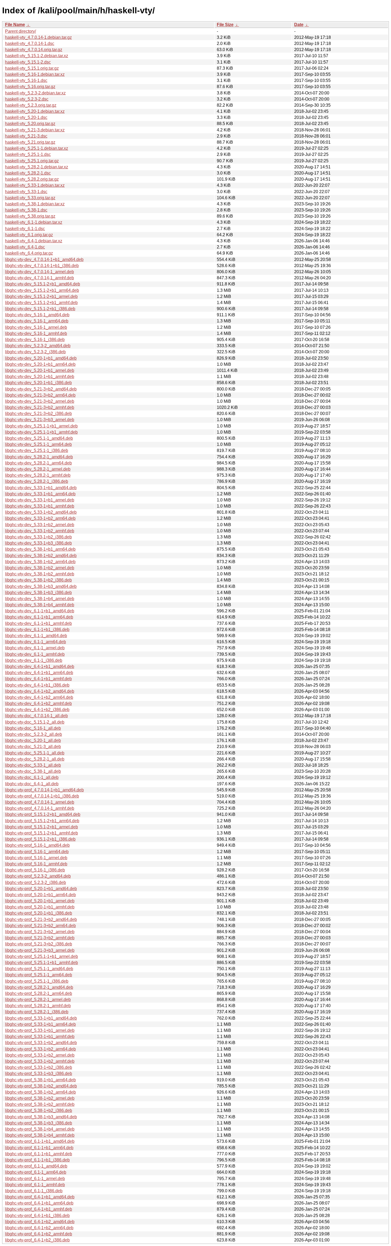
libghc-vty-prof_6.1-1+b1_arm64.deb (39, 1147)
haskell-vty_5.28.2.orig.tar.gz (32, 179)
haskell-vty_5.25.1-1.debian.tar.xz (36, 148)
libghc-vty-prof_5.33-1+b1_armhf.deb (39, 1036)
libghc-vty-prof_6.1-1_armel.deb (35, 1178)
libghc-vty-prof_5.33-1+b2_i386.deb (38, 1067)
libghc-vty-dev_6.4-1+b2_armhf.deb (38, 703)
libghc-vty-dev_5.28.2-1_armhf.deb (37, 475)
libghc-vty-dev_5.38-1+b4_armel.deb (39, 598)
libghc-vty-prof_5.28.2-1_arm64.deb (38, 993)
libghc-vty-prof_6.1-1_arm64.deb (35, 1172)
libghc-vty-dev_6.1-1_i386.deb (33, 660)
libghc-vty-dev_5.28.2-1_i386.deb (36, 481)
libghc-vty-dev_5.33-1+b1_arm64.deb (40, 494)
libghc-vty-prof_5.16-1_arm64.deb (37, 851)
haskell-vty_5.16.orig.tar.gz (30, 86)
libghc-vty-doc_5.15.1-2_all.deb (34, 722)
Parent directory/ (20, 31)
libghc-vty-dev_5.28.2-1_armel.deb (37, 469)
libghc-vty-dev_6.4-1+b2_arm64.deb (39, 697)
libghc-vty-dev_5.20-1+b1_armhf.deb (39, 376)
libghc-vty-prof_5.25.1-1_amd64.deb (39, 968)
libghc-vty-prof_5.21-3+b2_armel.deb (39, 931)
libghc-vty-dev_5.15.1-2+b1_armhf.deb (41, 302)
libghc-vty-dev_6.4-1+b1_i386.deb (37, 685)
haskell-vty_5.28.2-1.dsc (28, 173)
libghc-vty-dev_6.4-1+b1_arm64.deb (39, 672)
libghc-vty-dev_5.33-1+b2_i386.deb (38, 537)
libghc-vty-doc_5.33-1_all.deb (33, 765)
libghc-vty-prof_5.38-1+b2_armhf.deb (39, 1104)
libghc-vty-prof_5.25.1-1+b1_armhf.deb (41, 962)
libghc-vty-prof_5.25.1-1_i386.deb (36, 981)
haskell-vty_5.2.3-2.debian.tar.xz (35, 93)
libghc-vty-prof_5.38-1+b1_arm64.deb (40, 1080)
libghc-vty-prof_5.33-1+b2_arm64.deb (40, 1049)
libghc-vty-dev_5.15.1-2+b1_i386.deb (40, 308)
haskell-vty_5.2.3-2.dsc (26, 99)
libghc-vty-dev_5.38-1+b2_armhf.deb (39, 574)
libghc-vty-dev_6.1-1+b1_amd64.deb (39, 611)
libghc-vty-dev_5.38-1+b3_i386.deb (38, 592)
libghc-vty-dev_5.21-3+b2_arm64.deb (40, 395)
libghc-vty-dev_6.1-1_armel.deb (35, 648)
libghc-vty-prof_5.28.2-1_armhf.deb (38, 1005)
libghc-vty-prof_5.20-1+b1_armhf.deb (39, 907)
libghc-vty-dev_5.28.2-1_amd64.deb (39, 457)
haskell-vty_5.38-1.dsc (26, 210)
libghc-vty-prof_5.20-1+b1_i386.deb (38, 913)
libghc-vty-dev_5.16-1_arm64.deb (36, 321)
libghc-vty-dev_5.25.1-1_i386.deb (36, 450)
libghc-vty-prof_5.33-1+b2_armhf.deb (39, 1061)
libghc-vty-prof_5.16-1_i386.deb (35, 870)
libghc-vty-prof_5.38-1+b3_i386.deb (38, 1123)
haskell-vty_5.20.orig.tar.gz (30, 123)
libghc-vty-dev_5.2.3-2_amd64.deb (37, 345)
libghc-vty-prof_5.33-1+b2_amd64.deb (41, 1042)
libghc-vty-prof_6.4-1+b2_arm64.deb (39, 1228)
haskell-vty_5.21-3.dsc (26, 136)
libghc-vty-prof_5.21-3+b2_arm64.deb (40, 925)
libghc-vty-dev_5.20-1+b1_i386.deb (38, 382)
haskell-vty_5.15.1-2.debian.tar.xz (36, 55)
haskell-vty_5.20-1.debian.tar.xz (35, 111)
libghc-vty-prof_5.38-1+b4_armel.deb (39, 1129)
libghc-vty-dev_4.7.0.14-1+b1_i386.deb (42, 265)
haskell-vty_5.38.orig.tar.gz (30, 216)
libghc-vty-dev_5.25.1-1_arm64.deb (38, 444)
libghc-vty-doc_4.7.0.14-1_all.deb (36, 715)
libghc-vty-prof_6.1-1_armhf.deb (35, 1184)
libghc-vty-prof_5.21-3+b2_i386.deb (38, 944)
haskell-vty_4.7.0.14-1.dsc (29, 43)
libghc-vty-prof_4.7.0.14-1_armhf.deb (39, 808)
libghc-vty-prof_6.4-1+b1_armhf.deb (38, 1209)
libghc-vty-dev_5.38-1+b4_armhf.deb (39, 605)
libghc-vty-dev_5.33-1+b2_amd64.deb (41, 512)
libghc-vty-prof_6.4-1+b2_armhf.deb (38, 1234)
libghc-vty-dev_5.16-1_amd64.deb (37, 315)
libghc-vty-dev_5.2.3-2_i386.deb (35, 352)
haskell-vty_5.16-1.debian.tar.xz (35, 74)
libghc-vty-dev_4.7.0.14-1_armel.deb (39, 271)
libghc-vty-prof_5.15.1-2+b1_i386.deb (40, 839)
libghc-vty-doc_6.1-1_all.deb (32, 777)
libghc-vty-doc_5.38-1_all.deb (33, 771)
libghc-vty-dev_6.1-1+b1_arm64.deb (39, 617)
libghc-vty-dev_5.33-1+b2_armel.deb (39, 524)
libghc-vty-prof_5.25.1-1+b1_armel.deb (41, 956)
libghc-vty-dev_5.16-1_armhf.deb (36, 333)
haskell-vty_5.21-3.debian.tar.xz (35, 130)
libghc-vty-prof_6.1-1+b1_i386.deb (37, 1160)
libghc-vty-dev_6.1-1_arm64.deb (35, 641)
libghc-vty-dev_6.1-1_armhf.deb (35, 654)
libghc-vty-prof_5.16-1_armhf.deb (36, 864)
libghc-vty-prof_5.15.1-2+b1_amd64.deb (42, 814)
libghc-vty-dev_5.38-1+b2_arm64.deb (40, 561)
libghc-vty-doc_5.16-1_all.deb (33, 728)
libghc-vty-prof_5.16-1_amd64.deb (37, 845)
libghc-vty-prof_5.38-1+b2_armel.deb (39, 1098)
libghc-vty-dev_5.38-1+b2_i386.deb (38, 580)
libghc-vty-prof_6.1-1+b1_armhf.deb (38, 1154)
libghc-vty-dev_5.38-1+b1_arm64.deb (40, 549)
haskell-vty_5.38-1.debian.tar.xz (35, 204)
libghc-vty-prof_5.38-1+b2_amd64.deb (41, 1086)
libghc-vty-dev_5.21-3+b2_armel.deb (39, 401)
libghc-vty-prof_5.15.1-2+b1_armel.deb (41, 827)
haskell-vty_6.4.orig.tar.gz (29, 253)
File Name (15, 24)
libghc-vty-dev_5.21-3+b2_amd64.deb (41, 389)
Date (298, 24)
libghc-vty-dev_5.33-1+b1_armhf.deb (39, 506)
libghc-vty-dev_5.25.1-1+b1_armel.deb (41, 426)
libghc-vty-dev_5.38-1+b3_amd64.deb (41, 586)
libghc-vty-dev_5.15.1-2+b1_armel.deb (41, 296)
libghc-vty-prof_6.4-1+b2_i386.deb (37, 1240)
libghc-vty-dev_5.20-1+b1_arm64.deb (40, 364)
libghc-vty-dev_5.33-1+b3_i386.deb (38, 543)
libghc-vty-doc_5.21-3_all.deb (33, 746)
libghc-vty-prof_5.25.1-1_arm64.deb (38, 975)
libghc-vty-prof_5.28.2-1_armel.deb (38, 999)
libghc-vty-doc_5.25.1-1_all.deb (34, 753)
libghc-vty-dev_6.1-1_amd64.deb (36, 635)
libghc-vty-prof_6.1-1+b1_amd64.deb (39, 1141)
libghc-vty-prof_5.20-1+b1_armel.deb (39, 901)
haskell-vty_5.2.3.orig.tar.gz (30, 105)
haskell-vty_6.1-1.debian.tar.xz (33, 222)
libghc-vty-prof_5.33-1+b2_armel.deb (39, 1055)
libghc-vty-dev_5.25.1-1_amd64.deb (39, 438)
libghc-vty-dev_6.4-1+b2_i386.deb (37, 709)
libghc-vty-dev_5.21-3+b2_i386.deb (38, 413)
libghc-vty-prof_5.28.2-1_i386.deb (36, 1012)
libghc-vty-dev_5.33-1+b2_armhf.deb (39, 531)
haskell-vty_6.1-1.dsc (25, 228)
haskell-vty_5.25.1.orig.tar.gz (32, 161)
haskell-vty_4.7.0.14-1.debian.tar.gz (38, 37)
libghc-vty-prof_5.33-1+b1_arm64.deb (40, 1024)
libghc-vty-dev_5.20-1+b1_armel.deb (39, 370)
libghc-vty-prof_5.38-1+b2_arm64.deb (40, 1092)
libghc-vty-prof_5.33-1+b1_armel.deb (39, 1030)
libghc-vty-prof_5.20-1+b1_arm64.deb (40, 894)
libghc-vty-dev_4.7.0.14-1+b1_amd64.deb (44, 259)
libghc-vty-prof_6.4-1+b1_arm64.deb (39, 1203)
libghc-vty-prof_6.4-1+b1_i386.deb (37, 1215)
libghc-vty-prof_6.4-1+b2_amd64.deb (39, 1221)
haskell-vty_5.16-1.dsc (26, 80)
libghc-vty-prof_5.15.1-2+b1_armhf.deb (41, 833)
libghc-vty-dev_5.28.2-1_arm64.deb (38, 463)
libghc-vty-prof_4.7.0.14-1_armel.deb (39, 802)
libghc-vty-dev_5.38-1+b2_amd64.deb (41, 555)
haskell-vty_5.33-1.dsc (26, 191)
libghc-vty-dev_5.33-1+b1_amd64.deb (41, 487)
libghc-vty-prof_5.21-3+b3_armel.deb (39, 950)
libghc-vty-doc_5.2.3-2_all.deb (33, 734)
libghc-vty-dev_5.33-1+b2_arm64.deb (40, 518)
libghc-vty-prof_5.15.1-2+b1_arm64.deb (42, 821)
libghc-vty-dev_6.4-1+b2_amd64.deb (39, 691)
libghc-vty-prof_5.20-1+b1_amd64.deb (41, 888)
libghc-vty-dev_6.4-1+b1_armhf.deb (38, 678)
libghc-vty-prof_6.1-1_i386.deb (34, 1191)
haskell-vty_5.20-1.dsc (26, 117)
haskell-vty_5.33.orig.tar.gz (30, 198)
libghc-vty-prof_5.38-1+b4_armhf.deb (39, 1135)
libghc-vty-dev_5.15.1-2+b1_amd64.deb (42, 284)
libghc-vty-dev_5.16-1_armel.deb (36, 327)
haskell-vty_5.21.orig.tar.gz (30, 142)
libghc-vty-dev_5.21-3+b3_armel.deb (39, 419)
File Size (225, 24)
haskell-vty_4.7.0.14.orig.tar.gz (33, 49)
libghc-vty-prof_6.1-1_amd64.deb (36, 1166)
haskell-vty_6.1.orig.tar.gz (29, 234)
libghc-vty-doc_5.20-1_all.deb (33, 740)
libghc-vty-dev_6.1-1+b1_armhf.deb (38, 623)
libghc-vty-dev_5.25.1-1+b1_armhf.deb (41, 432)
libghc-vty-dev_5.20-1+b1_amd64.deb (41, 358)
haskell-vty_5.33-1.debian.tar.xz (35, 185)
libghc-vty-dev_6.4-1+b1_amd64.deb (39, 666)
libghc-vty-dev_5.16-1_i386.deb (35, 339)
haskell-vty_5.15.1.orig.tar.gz (32, 68)
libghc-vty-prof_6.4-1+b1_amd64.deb (39, 1197)
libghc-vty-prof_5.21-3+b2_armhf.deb (39, 938)
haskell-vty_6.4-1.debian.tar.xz (33, 241)
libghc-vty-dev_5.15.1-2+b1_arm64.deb (42, 290)
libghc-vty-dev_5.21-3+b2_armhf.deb (39, 407)
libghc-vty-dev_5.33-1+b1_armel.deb (39, 500)
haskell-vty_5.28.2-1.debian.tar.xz (36, 167)
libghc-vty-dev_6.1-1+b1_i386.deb (37, 629)
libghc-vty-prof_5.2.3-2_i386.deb (35, 882)
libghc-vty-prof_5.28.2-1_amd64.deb (39, 987)
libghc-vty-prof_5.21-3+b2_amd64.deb (41, 919)
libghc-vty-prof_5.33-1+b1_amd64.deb (41, 1018)
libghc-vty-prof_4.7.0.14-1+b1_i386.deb (42, 796)
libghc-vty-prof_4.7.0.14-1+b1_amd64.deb (44, 790)
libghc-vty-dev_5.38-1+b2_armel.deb (39, 568)
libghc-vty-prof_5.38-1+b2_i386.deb (38, 1110)
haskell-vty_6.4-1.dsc (25, 247)
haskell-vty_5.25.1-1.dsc (28, 154)
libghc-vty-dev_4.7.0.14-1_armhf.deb (39, 278)
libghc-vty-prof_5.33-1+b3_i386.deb (38, 1073)
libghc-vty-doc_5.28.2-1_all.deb (34, 759)
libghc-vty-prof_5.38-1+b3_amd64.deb (41, 1117)
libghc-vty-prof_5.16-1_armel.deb (36, 857)
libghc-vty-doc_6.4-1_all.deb (32, 784)
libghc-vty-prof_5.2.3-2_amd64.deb (38, 876)
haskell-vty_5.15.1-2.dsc (28, 62)
